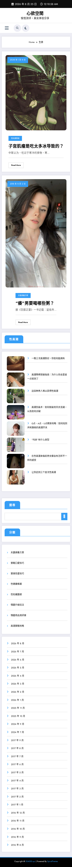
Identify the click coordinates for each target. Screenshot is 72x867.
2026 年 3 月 (17, 683)
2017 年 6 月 (17, 764)
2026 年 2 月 (17, 692)
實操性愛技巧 (17, 573)
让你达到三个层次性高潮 (44, 472)
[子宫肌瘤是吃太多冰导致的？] (36, 92)
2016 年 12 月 (18, 812)
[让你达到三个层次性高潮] (16, 480)
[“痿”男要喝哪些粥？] (36, 233)
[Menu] (7, 28)
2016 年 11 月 (17, 820)
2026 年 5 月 (17, 667)
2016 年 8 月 (17, 845)
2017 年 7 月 (17, 756)
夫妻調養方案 (23, 295)
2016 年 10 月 (18, 829)
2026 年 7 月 (17, 651)
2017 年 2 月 (17, 796)
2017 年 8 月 (17, 748)
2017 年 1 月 (17, 804)
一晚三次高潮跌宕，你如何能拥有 (48, 358)
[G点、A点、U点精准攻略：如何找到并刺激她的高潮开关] (16, 431)
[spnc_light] (25, 28)
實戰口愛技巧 (17, 563)
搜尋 (12, 505)
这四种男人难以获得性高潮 (45, 391)
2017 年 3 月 (17, 788)
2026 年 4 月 (17, 676)
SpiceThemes (52, 861)
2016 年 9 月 (17, 837)
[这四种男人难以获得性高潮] (16, 398)
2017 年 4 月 (17, 780)
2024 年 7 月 (17, 732)
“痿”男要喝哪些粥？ (35, 303)
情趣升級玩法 (17, 605)
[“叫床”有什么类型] (16, 447)
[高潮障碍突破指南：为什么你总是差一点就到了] (16, 382)
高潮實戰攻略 (17, 626)
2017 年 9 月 (17, 740)
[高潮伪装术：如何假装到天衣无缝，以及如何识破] (16, 414)
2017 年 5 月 (17, 772)
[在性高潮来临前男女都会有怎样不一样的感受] (16, 463)
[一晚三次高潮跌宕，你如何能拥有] (16, 366)
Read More (16, 165)
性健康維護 (16, 584)
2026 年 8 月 (17, 643)
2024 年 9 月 (17, 724)
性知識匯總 (15, 138)
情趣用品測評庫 (18, 615)
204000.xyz (30, 861)
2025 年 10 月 (18, 716)
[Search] (17, 28)
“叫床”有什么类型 (40, 439)
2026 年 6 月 (17, 659)
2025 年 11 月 (18, 708)
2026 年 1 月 (17, 700)
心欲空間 (35, 13)
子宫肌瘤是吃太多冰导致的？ (36, 146)
